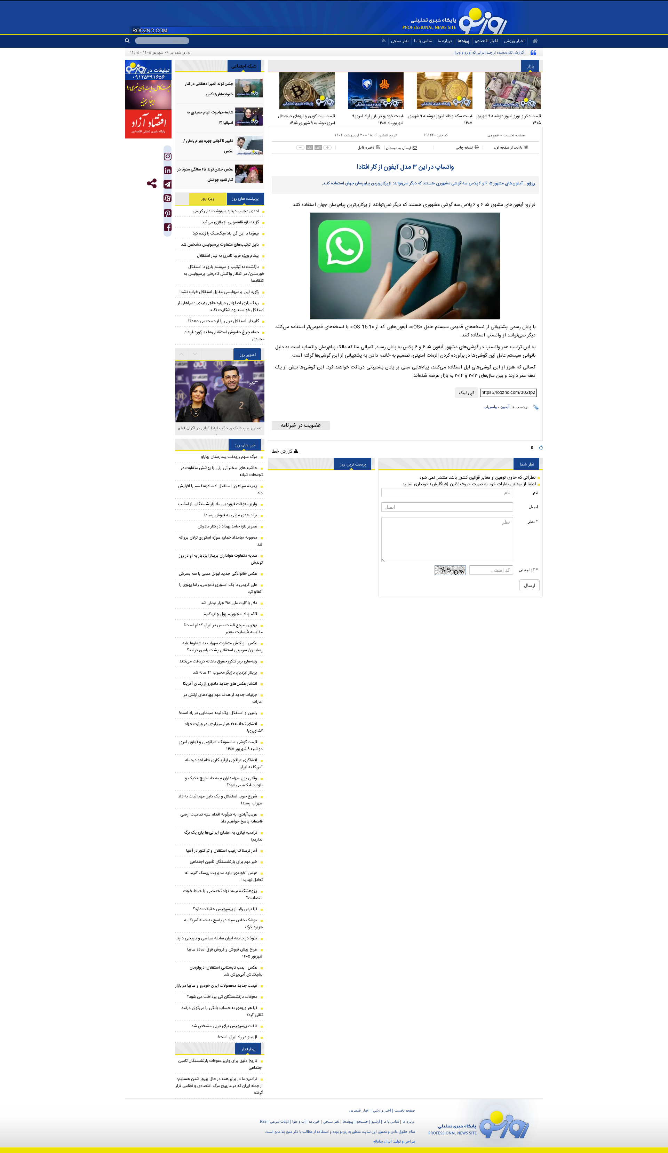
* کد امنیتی (528, 569)
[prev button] (195, 354)
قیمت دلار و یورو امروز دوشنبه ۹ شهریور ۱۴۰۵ (508, 120)
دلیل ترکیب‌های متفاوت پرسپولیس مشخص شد (220, 244)
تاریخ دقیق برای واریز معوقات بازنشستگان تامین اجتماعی (220, 1064)
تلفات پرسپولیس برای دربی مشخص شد (224, 1026)
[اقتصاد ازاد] (148, 123)
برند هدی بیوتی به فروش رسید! (230, 515)
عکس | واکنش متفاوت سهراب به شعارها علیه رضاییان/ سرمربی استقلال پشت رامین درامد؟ (222, 647)
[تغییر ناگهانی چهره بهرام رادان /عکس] (249, 145)
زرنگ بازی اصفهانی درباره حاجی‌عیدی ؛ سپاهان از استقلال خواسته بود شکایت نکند (221, 306)
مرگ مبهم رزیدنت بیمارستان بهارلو (229, 456)
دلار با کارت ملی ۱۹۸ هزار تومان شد (229, 602)
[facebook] (168, 228)
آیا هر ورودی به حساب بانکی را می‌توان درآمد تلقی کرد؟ (222, 1011)
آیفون (504, 407)
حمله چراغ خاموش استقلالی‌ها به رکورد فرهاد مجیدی (224, 336)
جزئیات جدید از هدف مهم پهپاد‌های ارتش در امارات (223, 698)
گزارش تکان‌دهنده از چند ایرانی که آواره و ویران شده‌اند (482, 52)
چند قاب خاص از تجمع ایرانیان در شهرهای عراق (220, 428)
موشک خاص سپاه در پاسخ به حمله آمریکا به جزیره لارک (223, 924)
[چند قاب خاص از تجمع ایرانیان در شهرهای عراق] (219, 390)
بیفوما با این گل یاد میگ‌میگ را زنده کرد (226, 233)
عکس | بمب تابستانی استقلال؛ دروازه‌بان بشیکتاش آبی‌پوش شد (226, 971)
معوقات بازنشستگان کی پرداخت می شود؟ (222, 996)
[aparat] (168, 198)
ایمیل (533, 506)
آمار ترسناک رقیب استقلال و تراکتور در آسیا (221, 850)
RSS (263, 1121)
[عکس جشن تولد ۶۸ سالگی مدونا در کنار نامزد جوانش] (249, 174)
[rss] (383, 40)
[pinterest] (168, 215)
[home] (532, 41)
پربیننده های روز (245, 198)
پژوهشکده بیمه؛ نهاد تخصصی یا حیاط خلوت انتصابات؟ (223, 894)
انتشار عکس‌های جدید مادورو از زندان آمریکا (220, 683)
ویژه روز (208, 198)
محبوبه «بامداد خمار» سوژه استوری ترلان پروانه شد (221, 541)
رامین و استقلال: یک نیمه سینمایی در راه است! (218, 712)
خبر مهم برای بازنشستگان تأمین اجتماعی (223, 861)
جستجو (362, 1121)
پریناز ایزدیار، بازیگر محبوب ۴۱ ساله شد (225, 672)
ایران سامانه (382, 1141)
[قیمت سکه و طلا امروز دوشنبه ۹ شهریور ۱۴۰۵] (439, 90)
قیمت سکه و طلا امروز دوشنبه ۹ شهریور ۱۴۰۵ (440, 120)
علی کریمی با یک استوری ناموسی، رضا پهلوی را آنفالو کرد (221, 588)
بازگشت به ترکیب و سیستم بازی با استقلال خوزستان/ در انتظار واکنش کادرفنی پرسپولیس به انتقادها (224, 273)
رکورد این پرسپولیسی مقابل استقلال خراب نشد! (219, 291)
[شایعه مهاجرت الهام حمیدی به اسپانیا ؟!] (249, 117)
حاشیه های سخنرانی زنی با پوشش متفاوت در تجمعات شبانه (222, 471)
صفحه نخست (514, 135)
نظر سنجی (399, 40)
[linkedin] (168, 172)
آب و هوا (298, 1121)
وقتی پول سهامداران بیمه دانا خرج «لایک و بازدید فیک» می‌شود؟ (224, 782)
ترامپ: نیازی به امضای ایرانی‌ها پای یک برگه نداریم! (223, 836)
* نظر (533, 521)
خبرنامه (314, 1121)
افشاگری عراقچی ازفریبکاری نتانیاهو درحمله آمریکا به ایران (224, 764)
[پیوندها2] (148, 94)
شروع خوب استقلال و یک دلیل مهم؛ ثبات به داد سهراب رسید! (220, 800)
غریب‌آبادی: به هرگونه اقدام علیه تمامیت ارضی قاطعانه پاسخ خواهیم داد (221, 818)
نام (535, 492)
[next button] (181, 354)
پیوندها (463, 40)
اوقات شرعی (279, 1121)
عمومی (493, 135)
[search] (130, 40)
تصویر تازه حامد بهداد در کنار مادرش (227, 526)
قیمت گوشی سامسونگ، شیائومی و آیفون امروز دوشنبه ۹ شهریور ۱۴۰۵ (221, 746)
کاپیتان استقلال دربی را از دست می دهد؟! (223, 321)
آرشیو (376, 1121)
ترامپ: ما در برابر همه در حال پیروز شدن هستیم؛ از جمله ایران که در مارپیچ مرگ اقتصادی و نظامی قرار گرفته (219, 1085)
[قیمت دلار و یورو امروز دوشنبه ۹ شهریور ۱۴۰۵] (508, 90)
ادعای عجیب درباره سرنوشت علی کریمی (225, 211)
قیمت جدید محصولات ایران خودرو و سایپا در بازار (216, 985)
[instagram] (168, 158)
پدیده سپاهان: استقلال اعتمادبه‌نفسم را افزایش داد (220, 489)
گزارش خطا (282, 451)
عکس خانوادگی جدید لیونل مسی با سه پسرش (218, 573)
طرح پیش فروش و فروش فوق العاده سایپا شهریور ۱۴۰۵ (225, 953)
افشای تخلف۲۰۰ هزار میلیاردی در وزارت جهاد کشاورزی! (224, 727)
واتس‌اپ (490, 407)
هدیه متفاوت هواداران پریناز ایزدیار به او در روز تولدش (221, 559)
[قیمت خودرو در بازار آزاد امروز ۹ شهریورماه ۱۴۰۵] (371, 90)
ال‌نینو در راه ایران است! (237, 1037)
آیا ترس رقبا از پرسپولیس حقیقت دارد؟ (225, 909)
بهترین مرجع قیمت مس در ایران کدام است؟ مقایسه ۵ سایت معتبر (223, 629)
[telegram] (168, 184)
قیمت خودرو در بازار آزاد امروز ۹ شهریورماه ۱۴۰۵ (378, 120)
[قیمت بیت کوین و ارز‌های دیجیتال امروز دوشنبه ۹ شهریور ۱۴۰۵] (302, 90)
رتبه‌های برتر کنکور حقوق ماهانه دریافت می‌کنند (218, 661)
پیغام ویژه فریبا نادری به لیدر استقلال (228, 255)
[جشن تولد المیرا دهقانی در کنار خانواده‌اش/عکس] (249, 88)
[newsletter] (301, 425)
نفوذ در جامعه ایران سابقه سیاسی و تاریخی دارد (217, 938)
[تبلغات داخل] (148, 70)
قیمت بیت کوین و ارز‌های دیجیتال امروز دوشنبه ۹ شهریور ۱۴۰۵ (306, 120)
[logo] (479, 1123)
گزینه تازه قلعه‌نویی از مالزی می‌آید (230, 222)
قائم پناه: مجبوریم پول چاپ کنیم (230, 614)
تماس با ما (423, 40)
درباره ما (445, 40)
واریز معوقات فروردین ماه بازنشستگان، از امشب (217, 504)
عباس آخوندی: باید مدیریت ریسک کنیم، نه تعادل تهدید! (224, 876)
